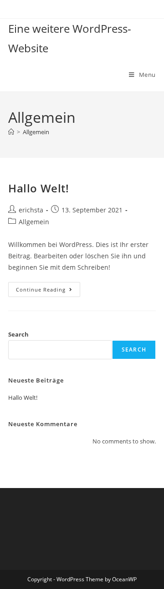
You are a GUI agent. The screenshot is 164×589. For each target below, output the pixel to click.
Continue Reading (48, 287)
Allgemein (36, 132)
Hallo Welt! (38, 188)
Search (18, 334)
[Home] (11, 132)
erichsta (31, 210)
